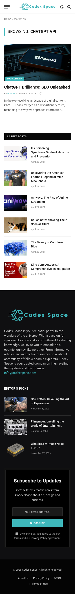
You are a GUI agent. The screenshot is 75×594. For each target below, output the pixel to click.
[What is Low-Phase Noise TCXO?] (15, 449)
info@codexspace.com (20, 373)
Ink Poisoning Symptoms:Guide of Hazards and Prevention (50, 152)
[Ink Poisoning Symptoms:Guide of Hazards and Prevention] (15, 153)
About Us (23, 578)
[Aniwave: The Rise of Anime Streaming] (15, 203)
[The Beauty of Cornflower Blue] (15, 248)
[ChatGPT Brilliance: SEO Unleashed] (37, 62)
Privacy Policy (39, 538)
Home (7, 19)
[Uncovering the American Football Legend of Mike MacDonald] (15, 178)
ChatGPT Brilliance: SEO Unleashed (37, 87)
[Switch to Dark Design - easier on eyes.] (62, 7)
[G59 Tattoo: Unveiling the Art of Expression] (15, 404)
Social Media (14, 79)
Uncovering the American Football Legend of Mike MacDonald (47, 177)
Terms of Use (40, 583)
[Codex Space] (37, 6)
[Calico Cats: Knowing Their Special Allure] (15, 225)
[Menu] (7, 6)
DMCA (57, 578)
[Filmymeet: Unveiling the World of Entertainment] (15, 427)
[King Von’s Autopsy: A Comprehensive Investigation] (15, 270)
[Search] (68, 6)
